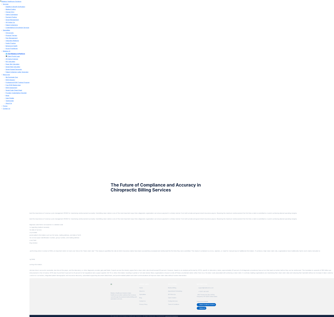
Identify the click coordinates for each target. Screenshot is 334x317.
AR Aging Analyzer (12, 59)
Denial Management (12, 20)
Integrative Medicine (12, 41)
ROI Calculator (10, 61)
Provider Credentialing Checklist (16, 93)
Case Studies (10, 98)
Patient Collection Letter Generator (17, 72)
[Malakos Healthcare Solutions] (10, 1)
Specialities (6, 30)
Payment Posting (11, 17)
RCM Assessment (11, 88)
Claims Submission (12, 14)
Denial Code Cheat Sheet (14, 90)
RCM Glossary (10, 80)
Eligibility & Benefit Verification (15, 7)
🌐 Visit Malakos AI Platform (15, 54)
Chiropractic (10, 33)
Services (5, 4)
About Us (9, 103)
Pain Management (11, 38)
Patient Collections (12, 25)
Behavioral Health (11, 46)
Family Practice (11, 43)
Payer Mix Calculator (12, 64)
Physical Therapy (11, 35)
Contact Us (6, 108)
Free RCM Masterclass (13, 85)
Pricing (5, 106)
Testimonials (10, 101)
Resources (6, 74)
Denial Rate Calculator (13, 67)
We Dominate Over (12, 77)
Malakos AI (6, 51)
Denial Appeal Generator (14, 69)
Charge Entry (10, 12)
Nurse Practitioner (12, 48)
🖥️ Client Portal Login (13, 56)
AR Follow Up (10, 22)
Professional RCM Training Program (17, 82)
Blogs (7, 95)
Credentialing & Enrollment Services (17, 27)
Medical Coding (11, 9)
